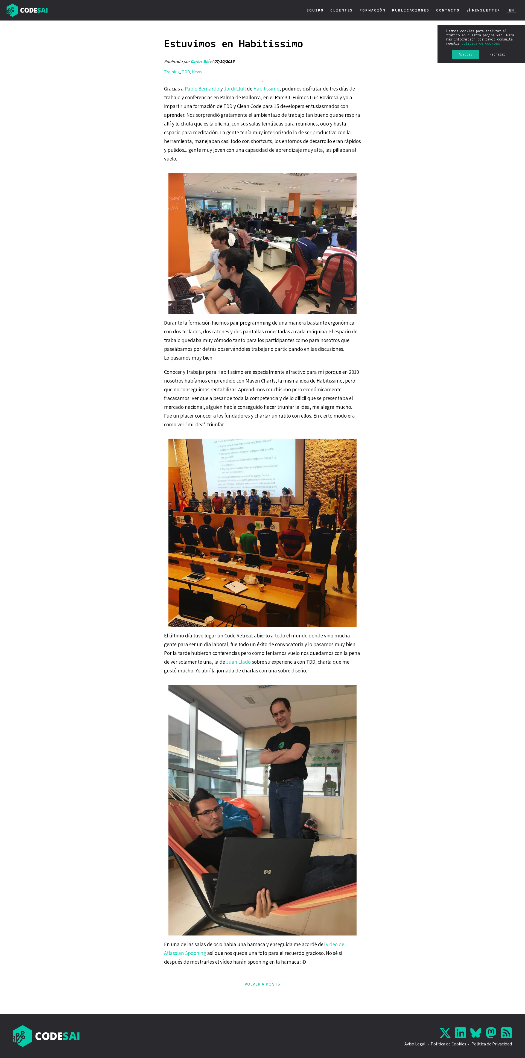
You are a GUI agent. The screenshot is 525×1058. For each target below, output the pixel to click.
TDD (186, 72)
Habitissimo (266, 88)
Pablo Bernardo (202, 88)
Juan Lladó (238, 661)
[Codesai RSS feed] (506, 1033)
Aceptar (465, 55)
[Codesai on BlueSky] (476, 1033)
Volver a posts (263, 984)
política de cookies (480, 44)
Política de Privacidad (491, 1044)
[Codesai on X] (446, 1033)
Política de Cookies (448, 1044)
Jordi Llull (235, 88)
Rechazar (497, 55)
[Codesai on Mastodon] (492, 1033)
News (197, 72)
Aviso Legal (414, 1044)
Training (172, 72)
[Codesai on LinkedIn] (461, 1033)
